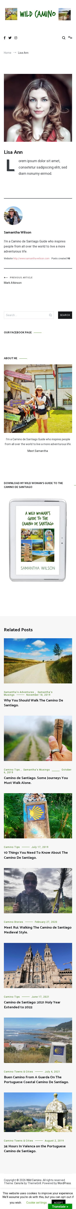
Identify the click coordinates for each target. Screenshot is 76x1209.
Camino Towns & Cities (18, 1071)
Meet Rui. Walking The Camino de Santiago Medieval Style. (38, 930)
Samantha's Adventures (19, 692)
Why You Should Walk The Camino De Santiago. (33, 703)
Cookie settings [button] (36, 1202)
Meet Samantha (38, 450)
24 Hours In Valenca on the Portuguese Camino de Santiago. (35, 1148)
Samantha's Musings (36, 769)
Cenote (18, 1183)
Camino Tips (12, 769)
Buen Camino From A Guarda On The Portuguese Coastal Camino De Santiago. (36, 1079)
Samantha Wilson (17, 232)
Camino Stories (13, 922)
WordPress (64, 1183)
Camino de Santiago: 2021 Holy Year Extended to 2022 (32, 1005)
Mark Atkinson (18, 280)
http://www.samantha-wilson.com (31, 258)
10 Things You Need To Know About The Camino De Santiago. (36, 855)
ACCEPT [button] (58, 1202)
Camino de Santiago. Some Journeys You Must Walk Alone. (36, 780)
